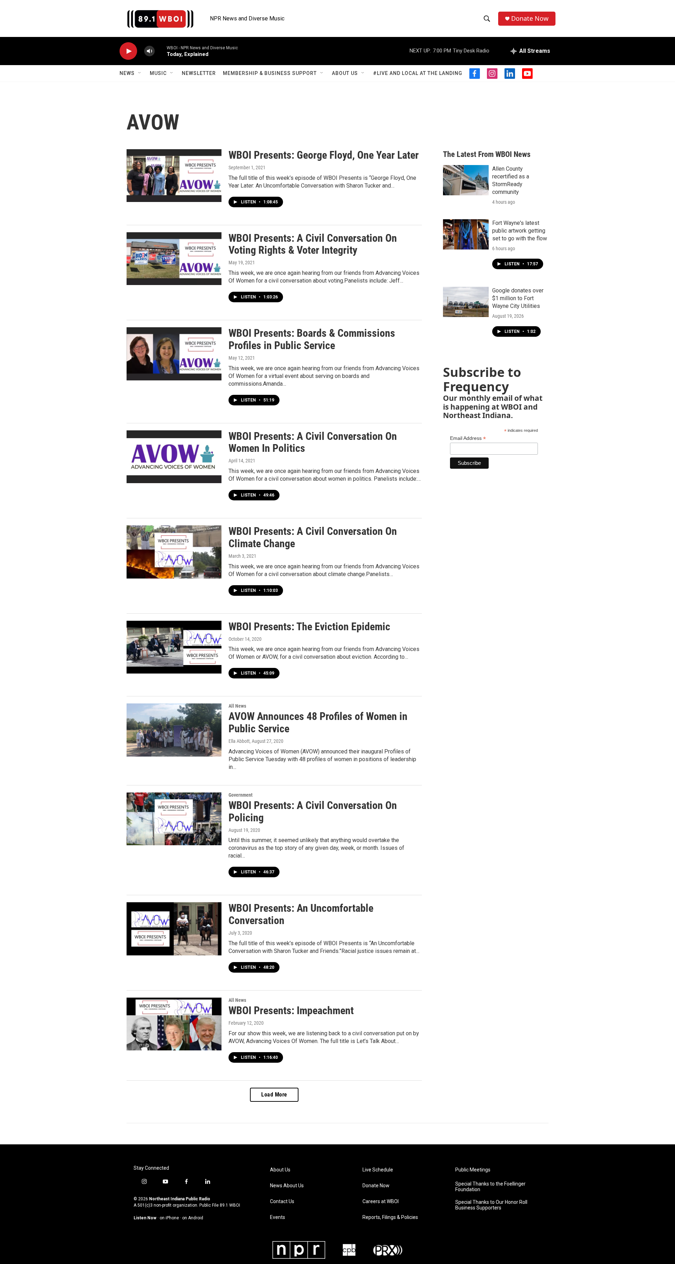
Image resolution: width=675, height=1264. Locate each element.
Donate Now (529, 18)
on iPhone (169, 1217)
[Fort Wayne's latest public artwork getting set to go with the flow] (466, 234)
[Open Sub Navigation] (140, 73)
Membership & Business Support (270, 73)
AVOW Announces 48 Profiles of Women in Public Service (318, 722)
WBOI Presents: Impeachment (291, 1010)
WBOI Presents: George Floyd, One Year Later (324, 155)
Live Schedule (377, 1170)
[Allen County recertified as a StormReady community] (466, 180)
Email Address (468, 438)
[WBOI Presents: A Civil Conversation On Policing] (174, 818)
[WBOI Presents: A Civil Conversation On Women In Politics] (174, 456)
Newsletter (199, 73)
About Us (345, 73)
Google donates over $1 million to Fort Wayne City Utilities (518, 298)
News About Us (287, 1185)
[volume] (149, 51)
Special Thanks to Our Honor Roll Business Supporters (491, 1205)
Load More (274, 1094)
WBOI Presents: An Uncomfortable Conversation (301, 914)
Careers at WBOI (380, 1201)
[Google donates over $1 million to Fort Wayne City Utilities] (466, 302)
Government (240, 795)
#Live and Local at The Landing (417, 73)
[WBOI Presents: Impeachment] (174, 1024)
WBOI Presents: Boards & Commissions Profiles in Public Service (312, 339)
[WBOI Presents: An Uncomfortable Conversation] (174, 928)
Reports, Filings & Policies (390, 1217)
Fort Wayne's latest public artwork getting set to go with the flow (519, 231)
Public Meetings (472, 1170)
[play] (128, 51)
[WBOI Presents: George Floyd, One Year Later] (174, 175)
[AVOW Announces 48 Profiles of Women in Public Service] (174, 729)
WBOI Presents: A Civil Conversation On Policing (313, 811)
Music (158, 73)
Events (277, 1217)
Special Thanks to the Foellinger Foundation (490, 1186)
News (127, 73)
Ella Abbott (239, 741)
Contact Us (282, 1201)
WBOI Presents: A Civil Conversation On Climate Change (313, 537)
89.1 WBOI (230, 1205)
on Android (192, 1217)
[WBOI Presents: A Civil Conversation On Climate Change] (174, 551)
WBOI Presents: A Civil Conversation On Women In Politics (313, 442)
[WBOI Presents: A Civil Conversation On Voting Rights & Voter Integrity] (174, 258)
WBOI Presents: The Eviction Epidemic (309, 626)
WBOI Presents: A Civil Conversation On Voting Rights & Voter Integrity (313, 244)
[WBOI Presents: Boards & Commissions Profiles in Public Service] (174, 353)
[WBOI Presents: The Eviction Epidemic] (174, 647)
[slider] (161, 51)
